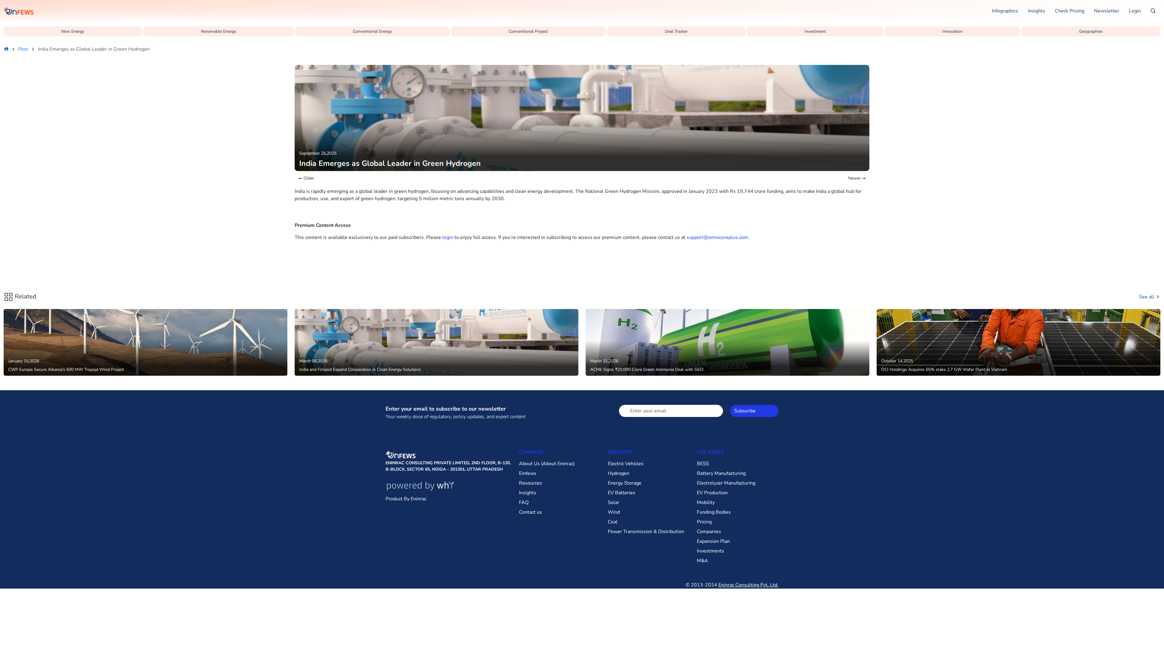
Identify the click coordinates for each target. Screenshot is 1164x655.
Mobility (706, 502)
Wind (614, 512)
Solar (613, 502)
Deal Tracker (676, 31)
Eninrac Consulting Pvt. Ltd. (748, 585)
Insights (1036, 11)
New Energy (72, 31)
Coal (612, 522)
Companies (709, 531)
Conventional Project (528, 31)
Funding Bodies (714, 512)
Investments (710, 551)
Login (1135, 11)
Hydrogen (618, 473)
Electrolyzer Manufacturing (726, 483)
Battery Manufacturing (721, 473)
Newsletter (1106, 11)
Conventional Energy (372, 31)
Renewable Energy (218, 31)
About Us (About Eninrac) (547, 463)
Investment (815, 31)
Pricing (704, 522)
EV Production (712, 492)
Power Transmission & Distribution (646, 531)
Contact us (530, 512)
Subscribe (745, 411)
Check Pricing (1069, 11)
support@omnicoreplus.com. (718, 237)
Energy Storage (624, 483)
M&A (702, 560)
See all (1147, 297)
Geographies (1091, 31)
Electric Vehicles (626, 463)
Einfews (527, 473)
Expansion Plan (713, 541)
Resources (530, 483)
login (447, 237)
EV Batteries (621, 492)
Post (23, 49)
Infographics (1005, 11)
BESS (703, 463)
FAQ (524, 502)
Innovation (952, 31)
